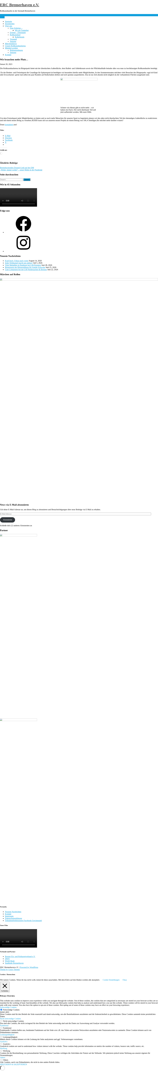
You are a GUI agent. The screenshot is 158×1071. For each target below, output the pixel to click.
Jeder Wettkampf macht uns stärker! (19, 263)
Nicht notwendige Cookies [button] (10, 1019)
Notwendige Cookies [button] (8, 1007)
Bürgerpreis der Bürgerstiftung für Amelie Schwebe (25, 267)
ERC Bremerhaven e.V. (19, 5)
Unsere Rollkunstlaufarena (15, 46)
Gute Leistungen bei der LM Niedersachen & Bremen (26, 270)
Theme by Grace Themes (10, 969)
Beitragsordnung (16, 50)
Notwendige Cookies (11, 1010)
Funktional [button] (4, 1025)
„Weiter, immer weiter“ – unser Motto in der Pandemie (21, 170)
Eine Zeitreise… (16, 28)
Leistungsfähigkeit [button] (7, 1035)
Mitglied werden (11, 48)
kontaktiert (9, 125)
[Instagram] (23, 251)
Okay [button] (125, 980)
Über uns (8, 26)
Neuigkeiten (9, 24)
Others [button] (2, 1057)
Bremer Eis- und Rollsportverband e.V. (20, 956)
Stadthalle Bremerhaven (14, 963)
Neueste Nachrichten (13, 912)
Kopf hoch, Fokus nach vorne (16, 261)
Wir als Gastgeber (22, 30)
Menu (2, 17)
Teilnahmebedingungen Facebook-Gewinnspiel (23, 921)
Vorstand (13, 39)
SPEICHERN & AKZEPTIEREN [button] (13, 1064)
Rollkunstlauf (15, 35)
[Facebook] (23, 232)
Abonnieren (7, 520)
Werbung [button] (3, 1048)
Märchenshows (11, 44)
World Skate (10, 961)
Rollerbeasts (19, 37)
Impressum (9, 916)
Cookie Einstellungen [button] (111, 980)
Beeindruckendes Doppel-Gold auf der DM (17, 168)
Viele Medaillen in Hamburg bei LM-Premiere (23, 265)
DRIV (7, 959)
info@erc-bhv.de (6, 15)
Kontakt (8, 55)
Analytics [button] (3, 1041)
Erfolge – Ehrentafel (18, 33)
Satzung (13, 41)
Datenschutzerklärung (13, 918)
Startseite (8, 21)
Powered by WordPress (29, 967)
